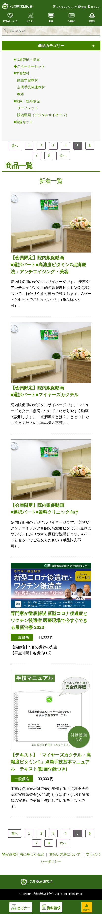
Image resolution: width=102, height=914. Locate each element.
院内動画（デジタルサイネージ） (41, 115)
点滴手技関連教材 (29, 87)
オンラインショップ (67, 7)
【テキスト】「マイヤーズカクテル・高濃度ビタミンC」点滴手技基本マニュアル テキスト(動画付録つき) (51, 761)
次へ (63, 155)
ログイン (95, 7)
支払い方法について (64, 854)
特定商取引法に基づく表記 (23, 854)
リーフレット (26, 108)
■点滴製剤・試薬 (27, 59)
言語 (83, 7)
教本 (19, 94)
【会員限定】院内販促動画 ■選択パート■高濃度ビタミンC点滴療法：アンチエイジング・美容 (48, 264)
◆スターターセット (29, 66)
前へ (14, 146)
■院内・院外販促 (27, 101)
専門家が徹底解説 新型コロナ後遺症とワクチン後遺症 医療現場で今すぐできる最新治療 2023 (49, 620)
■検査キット (23, 122)
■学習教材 (21, 73)
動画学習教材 (26, 80)
